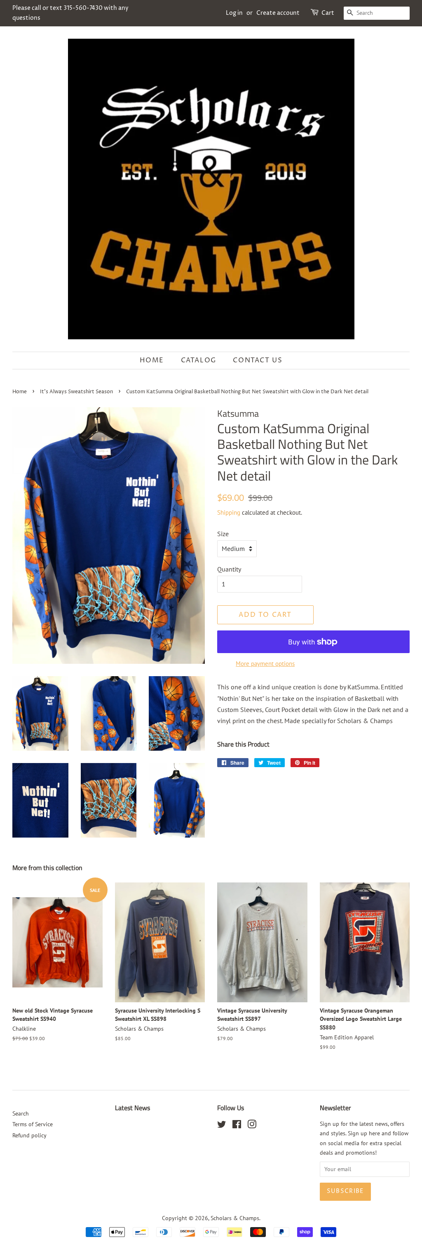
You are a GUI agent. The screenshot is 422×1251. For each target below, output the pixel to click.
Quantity (229, 569)
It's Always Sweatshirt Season (76, 391)
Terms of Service (32, 1124)
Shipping (228, 512)
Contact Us (257, 360)
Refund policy (29, 1135)
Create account (278, 13)
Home (152, 360)
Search (20, 1113)
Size (223, 534)
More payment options (265, 664)
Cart (327, 13)
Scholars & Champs (235, 1218)
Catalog (198, 360)
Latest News (132, 1108)
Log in (234, 13)
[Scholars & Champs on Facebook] (236, 1126)
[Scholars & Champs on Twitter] (221, 1126)
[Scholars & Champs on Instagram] (251, 1126)
